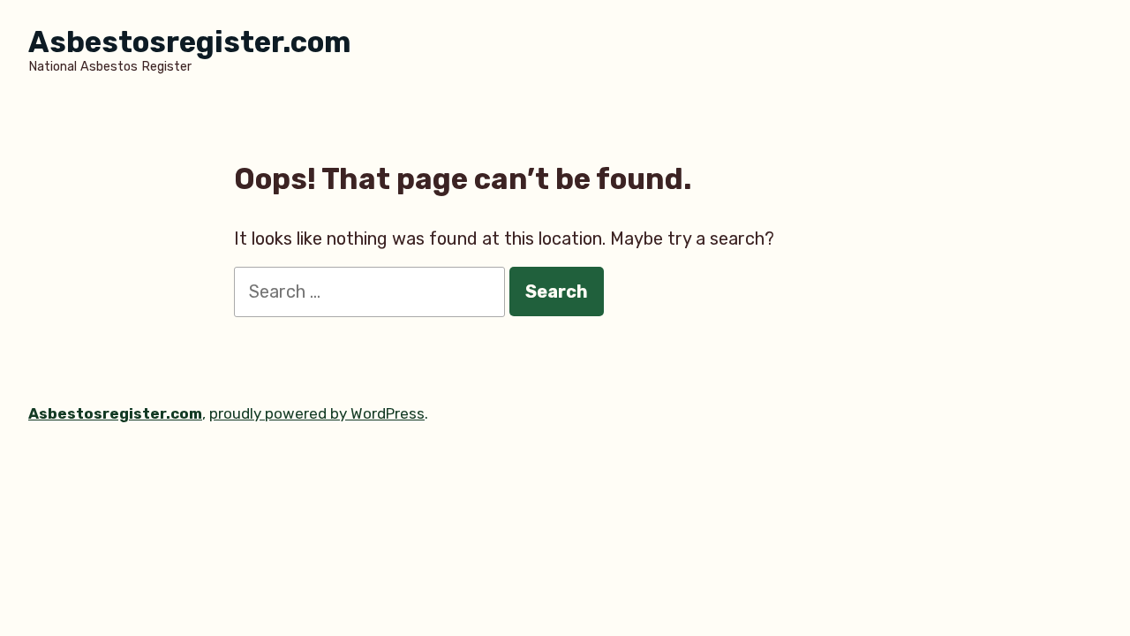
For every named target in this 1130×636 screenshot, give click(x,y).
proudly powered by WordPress (317, 413)
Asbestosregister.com (189, 42)
